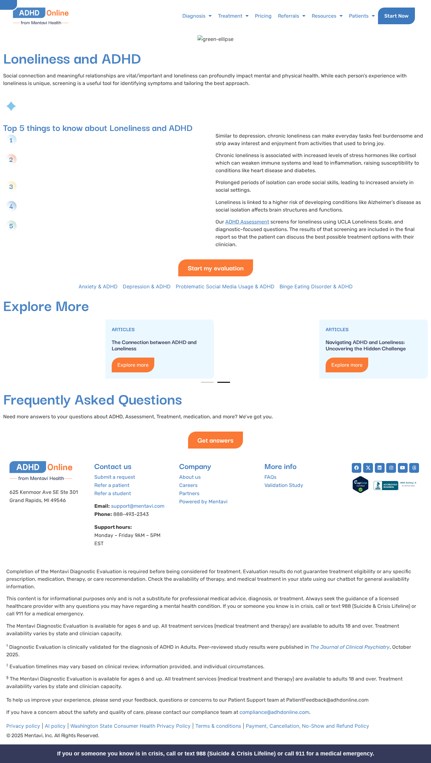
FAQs (270, 477)
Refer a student (112, 493)
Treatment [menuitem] (230, 16)
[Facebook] (357, 468)
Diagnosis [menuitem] (193, 16)
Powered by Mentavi (203, 502)
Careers (188, 485)
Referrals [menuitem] (288, 16)
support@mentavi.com (137, 506)
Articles (123, 329)
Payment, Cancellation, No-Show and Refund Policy (307, 726)
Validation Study (283, 485)
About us (190, 477)
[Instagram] (391, 468)
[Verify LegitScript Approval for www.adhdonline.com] (360, 491)
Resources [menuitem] (324, 16)
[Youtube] (403, 468)
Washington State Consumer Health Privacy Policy (130, 726)
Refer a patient (111, 485)
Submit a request (114, 477)
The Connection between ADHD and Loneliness (154, 344)
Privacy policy (23, 726)
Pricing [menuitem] (263, 16)
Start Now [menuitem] (396, 16)
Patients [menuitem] (359, 16)
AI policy (55, 726)
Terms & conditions (218, 726)
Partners (189, 493)
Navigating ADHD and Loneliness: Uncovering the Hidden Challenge (366, 344)
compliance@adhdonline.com (274, 712)
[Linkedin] (380, 468)
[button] (207, 382)
